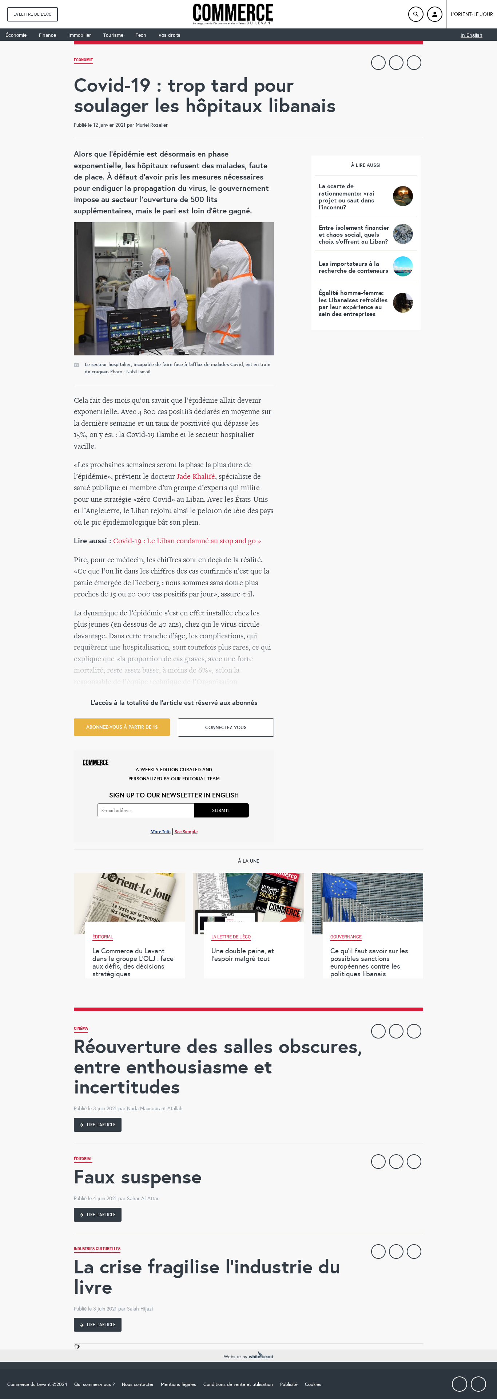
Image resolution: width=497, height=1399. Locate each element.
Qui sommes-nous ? (94, 1384)
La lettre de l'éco (32, 14)
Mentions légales (178, 1384)
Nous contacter (138, 1384)
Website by (236, 1357)
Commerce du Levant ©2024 (37, 1384)
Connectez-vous (226, 727)
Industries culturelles (97, 1250)
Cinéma (81, 1029)
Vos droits (169, 35)
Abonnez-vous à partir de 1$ (122, 727)
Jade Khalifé (196, 476)
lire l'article (101, 1124)
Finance (47, 35)
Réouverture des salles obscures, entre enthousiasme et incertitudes (218, 1066)
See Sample (186, 831)
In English (471, 35)
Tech (141, 35)
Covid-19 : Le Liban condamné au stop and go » (187, 540)
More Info (161, 831)
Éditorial (83, 1160)
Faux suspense (138, 1176)
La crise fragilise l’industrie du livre (207, 1277)
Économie (16, 35)
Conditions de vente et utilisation (238, 1384)
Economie (83, 61)
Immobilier (79, 35)
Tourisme (113, 35)
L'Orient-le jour (472, 14)
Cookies (313, 1384)
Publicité (289, 1384)
